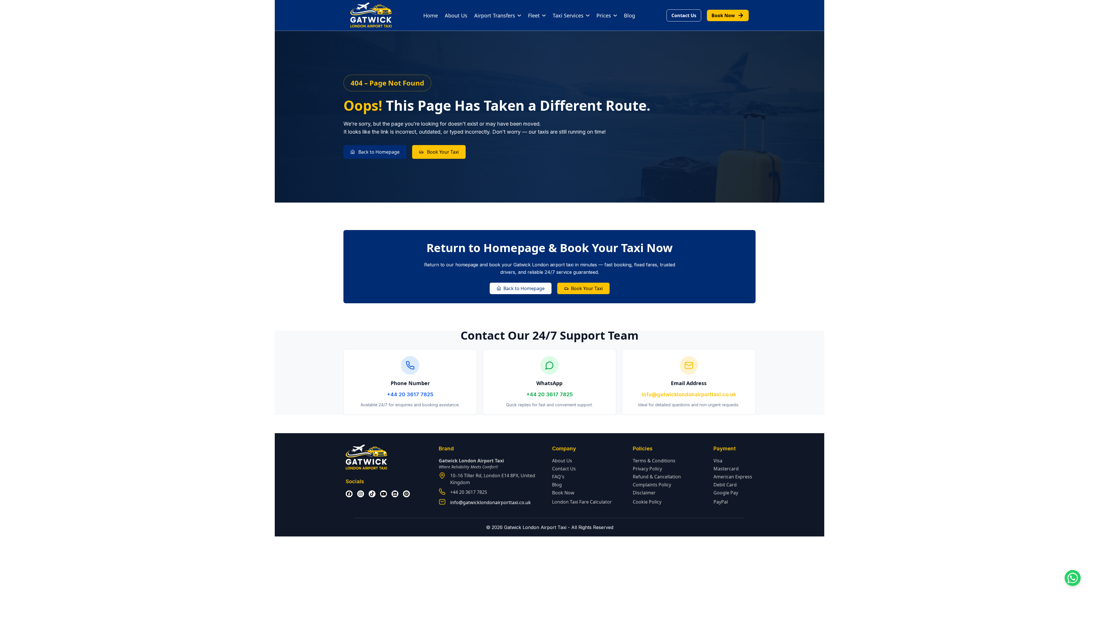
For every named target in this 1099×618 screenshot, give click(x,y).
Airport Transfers (494, 15)
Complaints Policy (652, 485)
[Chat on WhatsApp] (1073, 578)
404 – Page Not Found (387, 83)
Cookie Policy (647, 502)
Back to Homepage (379, 152)
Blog (629, 15)
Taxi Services (568, 15)
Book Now (727, 15)
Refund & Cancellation (657, 477)
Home (430, 15)
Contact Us (683, 15)
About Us (456, 15)
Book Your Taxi (443, 152)
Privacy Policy (647, 469)
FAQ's (558, 477)
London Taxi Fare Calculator (582, 502)
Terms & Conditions (654, 460)
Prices (603, 15)
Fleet (534, 15)
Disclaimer (644, 493)
